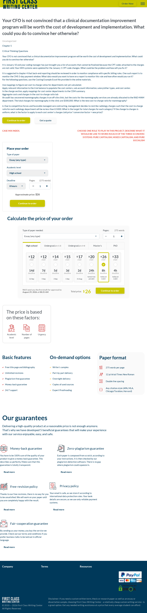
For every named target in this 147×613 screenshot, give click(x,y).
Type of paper (13, 154)
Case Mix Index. (11, 130)
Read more (9, 472)
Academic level (14, 167)
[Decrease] (106, 236)
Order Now (128, 3)
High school (31, 245)
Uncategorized (9, 41)
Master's (97, 245)
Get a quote (46, 120)
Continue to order (16, 120)
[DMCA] (128, 588)
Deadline (11, 180)
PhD (115, 245)
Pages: (106, 230)
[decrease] (33, 186)
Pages (32, 180)
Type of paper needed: (33, 230)
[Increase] (121, 236)
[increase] (47, 186)
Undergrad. (52, 245)
